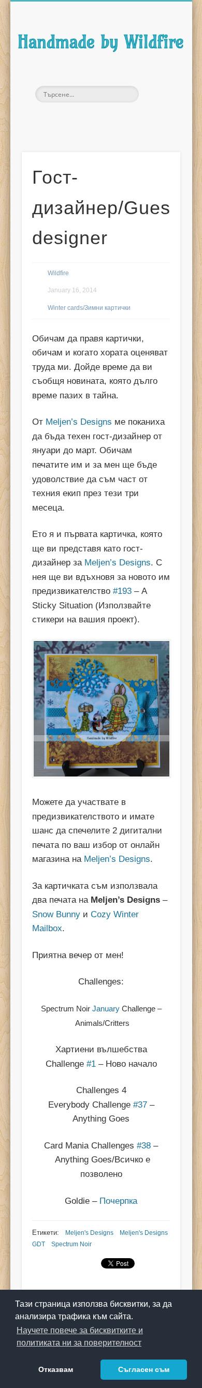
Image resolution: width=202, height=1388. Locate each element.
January (106, 1008)
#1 (91, 1064)
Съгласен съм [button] (143, 1369)
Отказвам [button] (55, 1369)
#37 (140, 1105)
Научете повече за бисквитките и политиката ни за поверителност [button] (80, 1336)
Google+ (121, 120)
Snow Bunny (56, 914)
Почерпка (118, 1201)
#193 (122, 591)
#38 (144, 1146)
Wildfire (58, 273)
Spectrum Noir (71, 1244)
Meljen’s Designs (79, 422)
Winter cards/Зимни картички (89, 307)
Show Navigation (156, 92)
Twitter (99, 120)
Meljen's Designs (89, 1232)
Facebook (77, 120)
